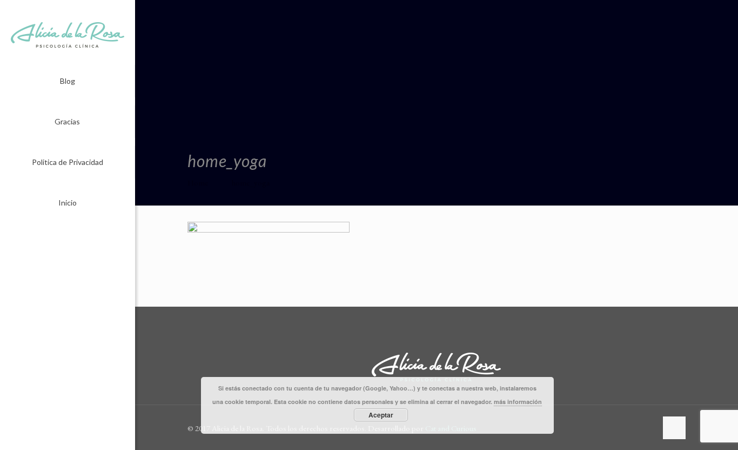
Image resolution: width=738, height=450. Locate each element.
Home (197, 182)
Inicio (67, 202)
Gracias (67, 121)
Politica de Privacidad (67, 162)
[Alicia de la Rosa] (67, 32)
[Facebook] (60, 435)
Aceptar (380, 415)
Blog (67, 80)
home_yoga (251, 182)
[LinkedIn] (74, 435)
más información (518, 402)
